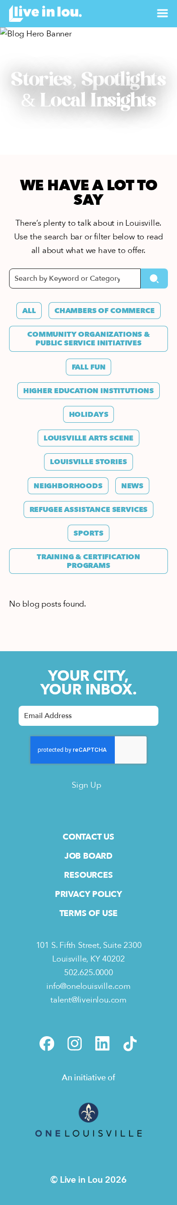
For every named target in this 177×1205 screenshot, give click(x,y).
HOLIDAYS (88, 415)
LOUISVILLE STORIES (88, 462)
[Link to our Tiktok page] (130, 1043)
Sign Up (86, 785)
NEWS (132, 486)
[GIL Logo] (88, 1146)
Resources (88, 875)
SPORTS (88, 533)
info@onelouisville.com (88, 986)
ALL (29, 311)
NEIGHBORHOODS (68, 486)
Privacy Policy (88, 894)
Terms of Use (88, 913)
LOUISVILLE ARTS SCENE (89, 438)
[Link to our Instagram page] (74, 1043)
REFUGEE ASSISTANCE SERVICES (89, 510)
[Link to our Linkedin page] (102, 1043)
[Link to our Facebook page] (46, 1043)
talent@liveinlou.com (88, 1000)
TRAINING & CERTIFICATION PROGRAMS (88, 561)
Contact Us (88, 837)
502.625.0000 (88, 972)
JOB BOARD (88, 856)
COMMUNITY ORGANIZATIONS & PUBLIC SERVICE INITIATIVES (88, 338)
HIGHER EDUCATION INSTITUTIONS (88, 391)
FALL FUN (89, 367)
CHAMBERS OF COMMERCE (104, 311)
